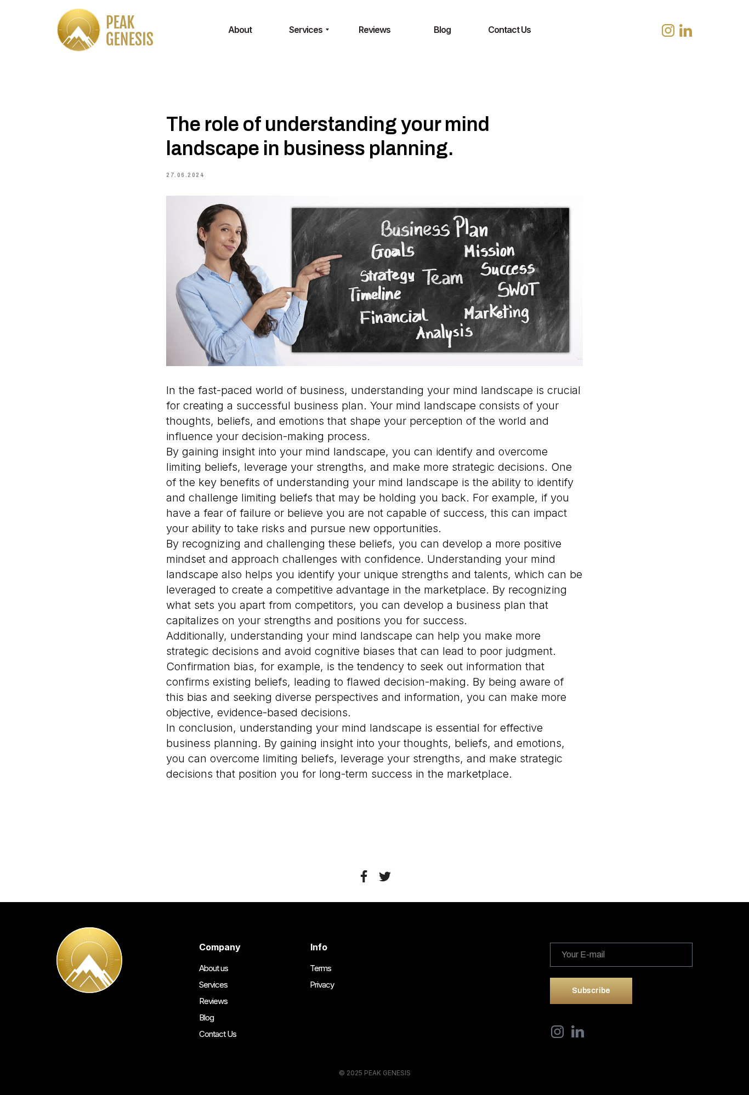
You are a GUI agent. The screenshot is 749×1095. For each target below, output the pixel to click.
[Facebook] (364, 876)
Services (213, 984)
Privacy (322, 984)
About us (213, 968)
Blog (206, 1017)
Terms (320, 968)
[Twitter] (385, 876)
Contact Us (217, 1034)
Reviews (213, 1001)
